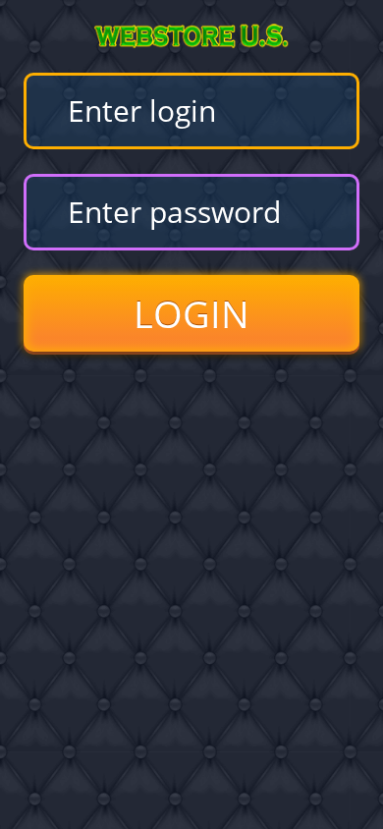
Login (191, 313)
